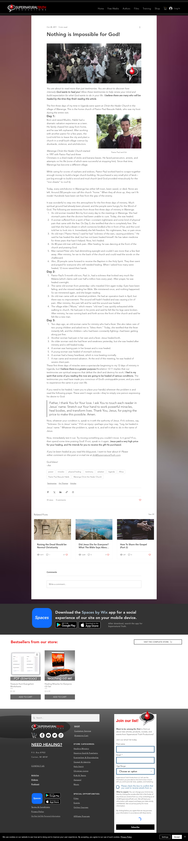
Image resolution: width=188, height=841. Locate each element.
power (50, 472)
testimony (89, 472)
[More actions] (139, 27)
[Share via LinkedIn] (60, 492)
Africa (121, 472)
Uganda (111, 472)
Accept (177, 837)
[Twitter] (54, 735)
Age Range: (121, 766)
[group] (94, 675)
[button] (126, 8)
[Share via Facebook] (48, 492)
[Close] (184, 837)
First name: (120, 744)
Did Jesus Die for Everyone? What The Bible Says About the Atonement (94, 546)
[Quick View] (25, 665)
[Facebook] (42, 735)
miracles (61, 472)
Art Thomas (63, 483)
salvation (100, 472)
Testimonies (52, 483)
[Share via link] (66, 492)
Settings (165, 837)
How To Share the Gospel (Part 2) (133, 546)
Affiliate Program (82, 816)
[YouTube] (48, 735)
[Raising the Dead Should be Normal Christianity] (52, 529)
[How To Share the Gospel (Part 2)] (135, 529)
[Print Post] (73, 492)
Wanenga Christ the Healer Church (88, 477)
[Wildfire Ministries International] (60, 735)
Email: (118, 755)
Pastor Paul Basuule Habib (58, 477)
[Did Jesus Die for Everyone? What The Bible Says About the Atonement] (94, 529)
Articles (73, 483)
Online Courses (81, 807)
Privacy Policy (126, 837)
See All (151, 514)
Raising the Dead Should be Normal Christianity (52, 546)
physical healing (74, 472)
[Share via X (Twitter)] (54, 492)
